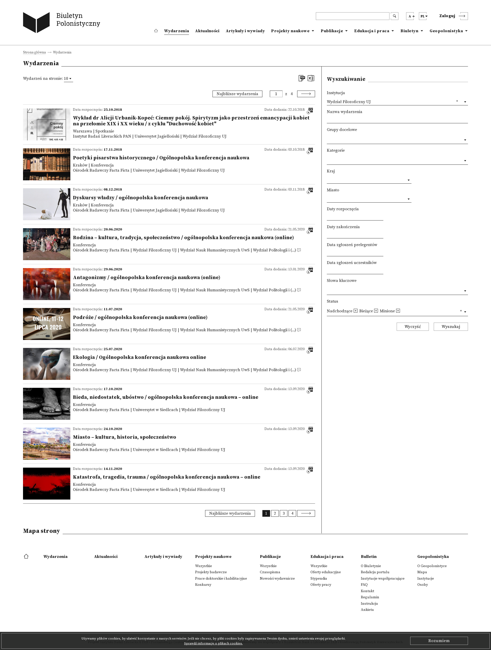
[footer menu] (26, 556)
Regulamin (370, 597)
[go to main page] (63, 23)
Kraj (331, 171)
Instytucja (336, 92)
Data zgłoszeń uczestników (352, 262)
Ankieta (367, 610)
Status (332, 301)
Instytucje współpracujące (383, 578)
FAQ (364, 584)
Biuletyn (409, 31)
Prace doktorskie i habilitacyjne (221, 578)
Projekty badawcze (211, 572)
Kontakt (367, 591)
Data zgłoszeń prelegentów (352, 244)
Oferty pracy (320, 584)
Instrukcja (369, 603)
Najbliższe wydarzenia (237, 93)
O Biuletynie (371, 566)
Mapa (422, 572)
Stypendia (318, 578)
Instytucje (425, 578)
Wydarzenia (176, 31)
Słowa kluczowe (341, 280)
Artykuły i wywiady (245, 31)
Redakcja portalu (375, 572)
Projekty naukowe (290, 31)
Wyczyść (413, 326)
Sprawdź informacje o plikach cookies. (213, 643)
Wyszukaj (451, 326)
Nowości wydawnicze (277, 578)
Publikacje (332, 31)
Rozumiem (439, 640)
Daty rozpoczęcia (343, 209)
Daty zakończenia (343, 226)
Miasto (333, 190)
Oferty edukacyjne (325, 572)
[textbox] (328, 138)
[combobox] (68, 78)
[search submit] (394, 16)
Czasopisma (270, 572)
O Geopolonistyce (432, 566)
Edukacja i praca (371, 31)
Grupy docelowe (342, 129)
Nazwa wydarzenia (344, 111)
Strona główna (34, 53)
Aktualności (207, 31)
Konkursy (203, 584)
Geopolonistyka (446, 31)
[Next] (306, 94)
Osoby (422, 584)
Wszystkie (203, 566)
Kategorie (336, 150)
